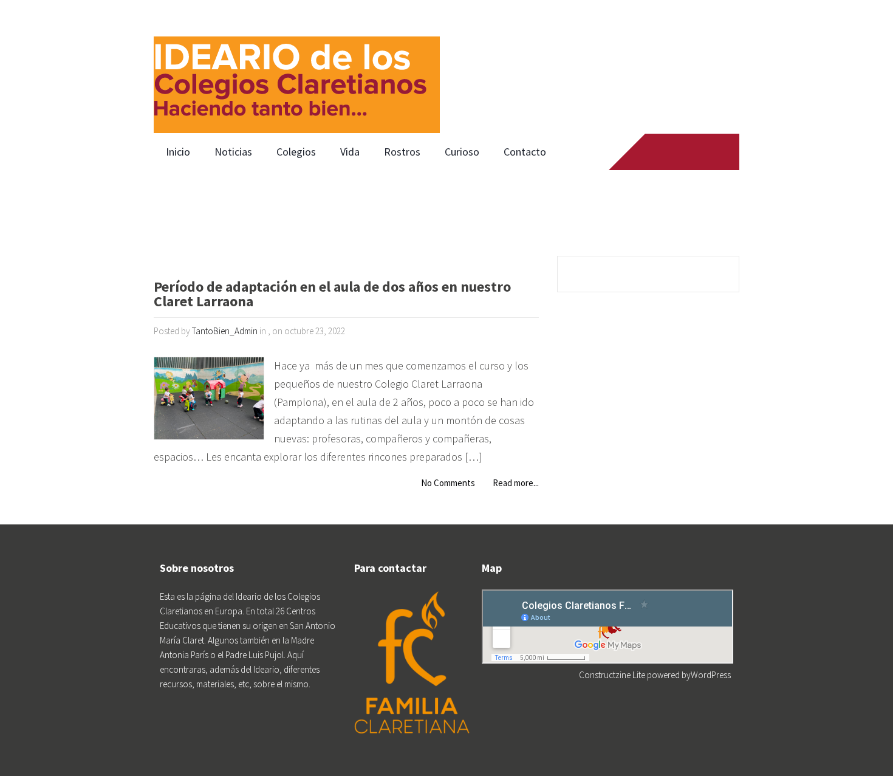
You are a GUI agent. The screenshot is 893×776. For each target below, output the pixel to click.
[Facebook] (652, 152)
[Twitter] (675, 152)
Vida (350, 152)
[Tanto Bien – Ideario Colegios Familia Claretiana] (297, 66)
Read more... (516, 483)
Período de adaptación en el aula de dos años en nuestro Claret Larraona (332, 295)
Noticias (233, 152)
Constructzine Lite (613, 675)
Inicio (178, 152)
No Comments (448, 483)
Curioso (462, 152)
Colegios (296, 152)
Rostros (402, 152)
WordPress (711, 675)
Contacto (525, 152)
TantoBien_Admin (225, 331)
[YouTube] (698, 152)
